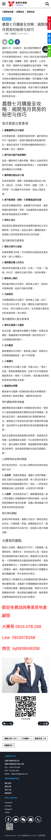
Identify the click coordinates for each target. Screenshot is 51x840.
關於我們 (8, 783)
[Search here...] (47, 4)
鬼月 (19, 48)
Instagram (8, 809)
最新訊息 (31, 12)
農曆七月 (6, 48)
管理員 (13, 34)
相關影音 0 (8, 745)
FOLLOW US (11, 798)
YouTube (8, 806)
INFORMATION (12, 778)
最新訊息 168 (40, 738)
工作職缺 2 (25, 738)
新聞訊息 (20, 12)
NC (15, 836)
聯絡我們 (8, 793)
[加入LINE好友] (16, 819)
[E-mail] (31, 819)
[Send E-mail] (4, 42)
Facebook (8, 803)
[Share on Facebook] (17, 42)
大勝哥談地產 (7, 12)
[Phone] (38, 819)
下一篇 (42, 724)
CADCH (35, 836)
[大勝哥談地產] (17, 4)
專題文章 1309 (10, 738)
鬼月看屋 (8, 123)
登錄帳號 (42, 836)
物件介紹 (8, 790)
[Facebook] (8, 819)
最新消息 (8, 787)
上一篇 (8, 724)
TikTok (7, 812)
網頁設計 (26, 836)
